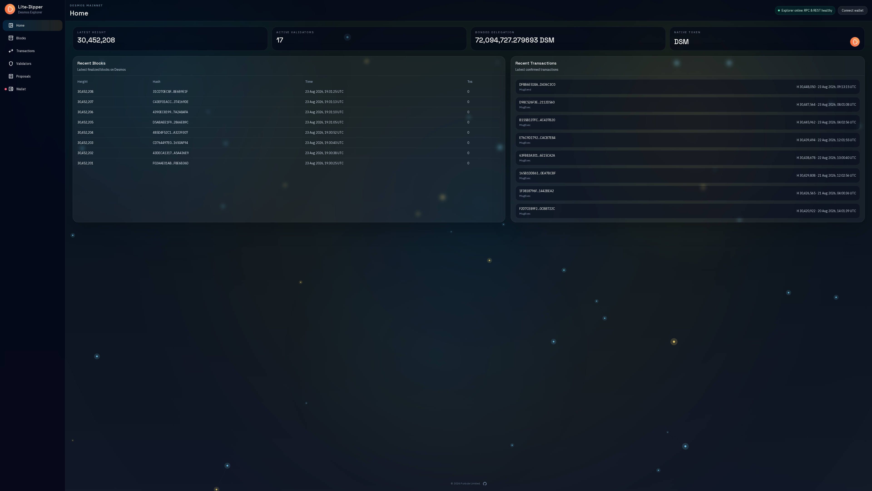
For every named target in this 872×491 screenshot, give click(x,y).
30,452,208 (85, 102)
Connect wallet (853, 10)
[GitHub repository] (485, 484)
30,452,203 (85, 153)
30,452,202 (85, 163)
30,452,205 (85, 132)
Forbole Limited (470, 483)
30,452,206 (85, 122)
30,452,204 (85, 143)
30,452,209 (85, 92)
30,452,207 (85, 112)
